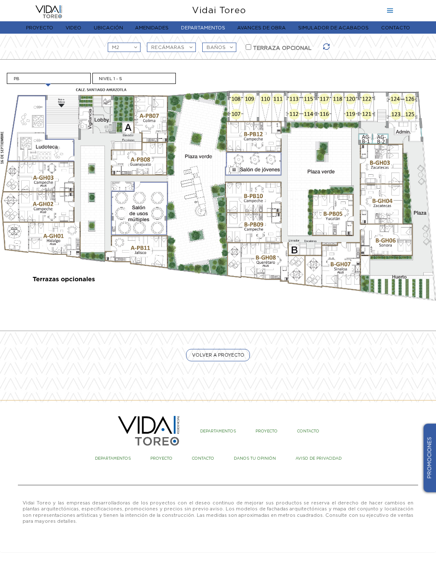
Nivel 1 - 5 (110, 78)
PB (16, 78)
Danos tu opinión (255, 458)
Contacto (395, 27)
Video (73, 27)
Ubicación (108, 27)
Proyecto (39, 27)
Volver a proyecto (218, 354)
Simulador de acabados (333, 27)
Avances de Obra (261, 27)
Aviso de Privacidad (318, 458)
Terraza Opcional (281, 48)
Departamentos (203, 27)
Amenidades (152, 27)
